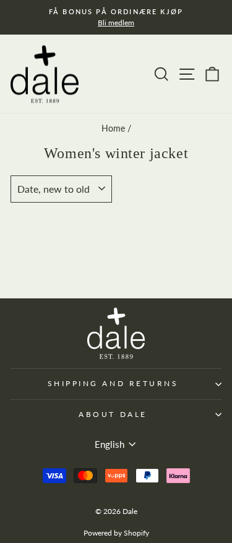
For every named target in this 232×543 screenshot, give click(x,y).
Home (113, 128)
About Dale (113, 414)
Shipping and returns (113, 383)
